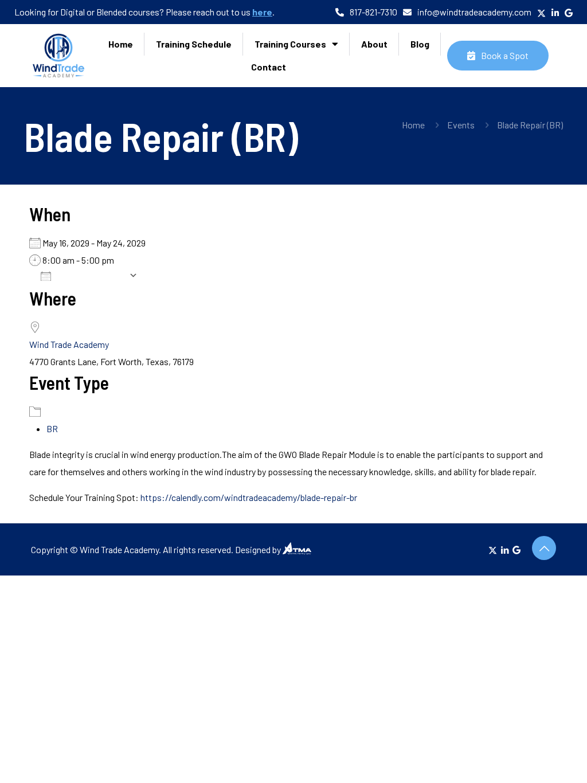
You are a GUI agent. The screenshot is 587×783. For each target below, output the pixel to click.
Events (461, 124)
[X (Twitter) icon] (492, 550)
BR (52, 428)
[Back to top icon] (544, 548)
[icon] (516, 550)
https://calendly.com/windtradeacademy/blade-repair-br (248, 497)
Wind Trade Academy (69, 344)
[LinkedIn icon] (504, 550)
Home (413, 124)
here (262, 11)
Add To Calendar (92, 275)
